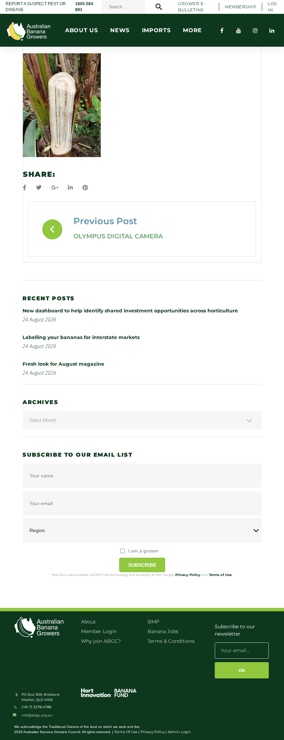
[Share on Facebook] (24, 188)
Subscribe (142, 565)
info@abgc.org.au (36, 715)
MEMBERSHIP (240, 6)
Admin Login (179, 732)
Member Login (99, 631)
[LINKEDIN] (272, 30)
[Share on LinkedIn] (70, 188)
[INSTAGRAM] (255, 30)
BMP (153, 622)
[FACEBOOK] (222, 30)
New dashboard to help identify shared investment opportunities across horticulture (130, 311)
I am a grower (143, 551)
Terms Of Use (125, 732)
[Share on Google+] (54, 188)
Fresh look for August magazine (63, 364)
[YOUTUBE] (239, 30)
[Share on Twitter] (39, 188)
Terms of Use (220, 575)
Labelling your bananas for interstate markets (81, 337)
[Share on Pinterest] (85, 188)
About (88, 622)
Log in (272, 6)
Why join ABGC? (101, 641)
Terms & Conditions (171, 641)
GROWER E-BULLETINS (191, 6)
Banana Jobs (163, 631)
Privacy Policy (188, 575)
